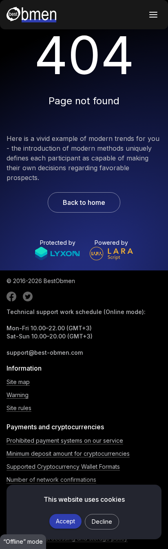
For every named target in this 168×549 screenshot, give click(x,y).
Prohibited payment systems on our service (65, 440)
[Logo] (31, 14)
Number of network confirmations (51, 479)
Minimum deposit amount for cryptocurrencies (68, 453)
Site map (18, 381)
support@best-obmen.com (45, 352)
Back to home (84, 202)
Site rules (19, 407)
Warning (18, 394)
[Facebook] (11, 296)
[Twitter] (28, 296)
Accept (65, 521)
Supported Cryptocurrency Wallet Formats (63, 466)
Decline (102, 521)
